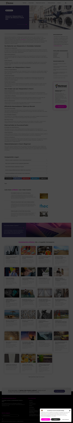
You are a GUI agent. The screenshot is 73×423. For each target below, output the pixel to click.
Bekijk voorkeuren (65, 419)
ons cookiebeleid (47, 416)
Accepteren (46, 419)
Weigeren (55, 419)
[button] (69, 410)
